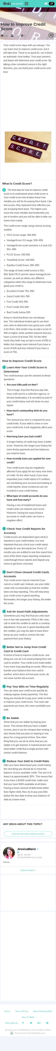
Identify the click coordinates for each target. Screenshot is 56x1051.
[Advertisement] (28, 103)
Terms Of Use (21, 1011)
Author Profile (27, 870)
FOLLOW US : (12, 1023)
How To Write (28, 1017)
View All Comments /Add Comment (28, 834)
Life (6, 36)
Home (7, 1011)
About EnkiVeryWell (42, 1011)
